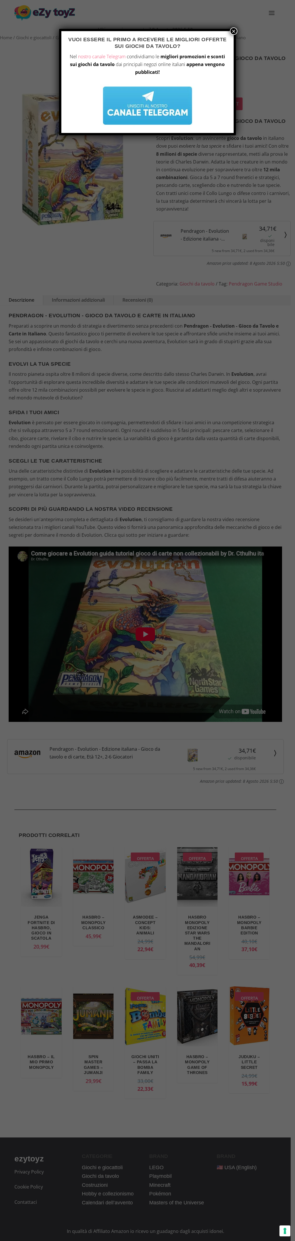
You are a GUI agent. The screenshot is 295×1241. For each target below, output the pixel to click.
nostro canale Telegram (102, 56)
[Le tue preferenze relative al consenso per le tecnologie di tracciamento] (284, 1230)
